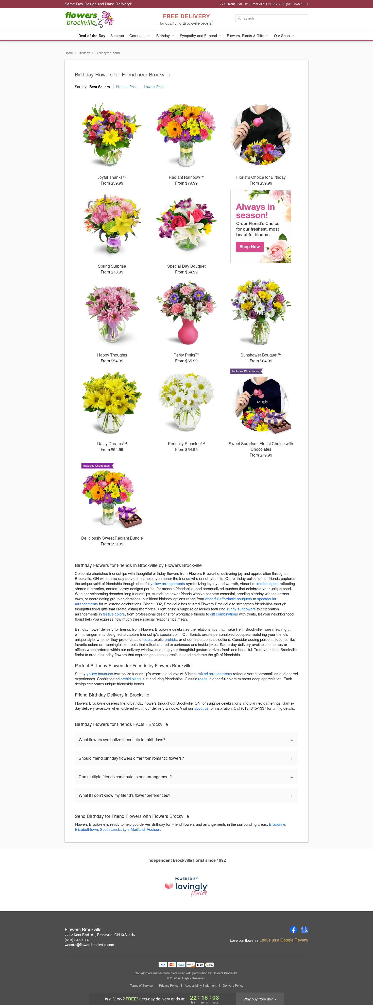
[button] (359, 983)
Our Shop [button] (282, 35)
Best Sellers (99, 86)
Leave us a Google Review (284, 940)
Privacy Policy (168, 985)
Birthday (84, 53)
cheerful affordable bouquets (228, 598)
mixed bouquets (265, 583)
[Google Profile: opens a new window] (304, 929)
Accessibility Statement (200, 985)
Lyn (126, 829)
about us (202, 708)
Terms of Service (141, 985)
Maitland (138, 829)
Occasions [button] (138, 35)
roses (147, 639)
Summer (117, 35)
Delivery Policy (233, 985)
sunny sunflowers (241, 608)
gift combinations (224, 614)
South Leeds (110, 829)
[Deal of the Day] (261, 226)
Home (69, 53)
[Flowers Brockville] (101, 19)
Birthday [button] (163, 35)
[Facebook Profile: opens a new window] (293, 929)
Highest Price (127, 86)
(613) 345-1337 (77, 939)
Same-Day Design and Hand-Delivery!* (99, 3)
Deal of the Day (91, 35)
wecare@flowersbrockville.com (89, 944)
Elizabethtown (86, 829)
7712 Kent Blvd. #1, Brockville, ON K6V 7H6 (100, 934)
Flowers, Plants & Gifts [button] (246, 35)
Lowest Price (154, 86)
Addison (153, 829)
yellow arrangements (167, 583)
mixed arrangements (215, 673)
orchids (171, 639)
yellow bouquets (100, 673)
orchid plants (131, 678)
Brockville (277, 824)
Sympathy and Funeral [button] (199, 35)
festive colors (114, 614)
